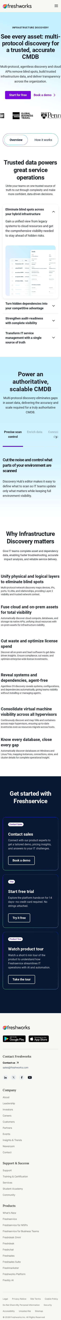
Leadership (9, 1103)
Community (9, 1194)
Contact (7, 1152)
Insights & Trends (12, 1140)
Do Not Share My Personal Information (21, 1305)
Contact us (9, 1062)
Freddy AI (8, 1280)
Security (48, 1305)
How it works (43, 140)
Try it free (19, 918)
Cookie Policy (51, 1299)
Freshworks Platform (14, 1274)
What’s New (9, 1212)
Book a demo (43, 95)
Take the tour (22, 979)
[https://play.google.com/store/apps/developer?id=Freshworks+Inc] (14, 1039)
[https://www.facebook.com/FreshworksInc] (21, 1077)
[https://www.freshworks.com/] (17, 6)
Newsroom (9, 1146)
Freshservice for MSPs (15, 1225)
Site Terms (35, 1299)
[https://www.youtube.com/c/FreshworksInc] (30, 1077)
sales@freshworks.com (15, 1067)
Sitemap (39, 1311)
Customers (9, 1121)
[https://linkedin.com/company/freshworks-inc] (5, 1077)
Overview (16, 140)
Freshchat (8, 1249)
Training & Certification (15, 1176)
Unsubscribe (25, 1311)
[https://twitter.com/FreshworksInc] (13, 1077)
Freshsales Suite (12, 1261)
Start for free (18, 95)
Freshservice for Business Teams (21, 1231)
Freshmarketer (11, 1267)
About (6, 1097)
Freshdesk (8, 1243)
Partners (7, 1127)
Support (7, 1170)
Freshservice (10, 1218)
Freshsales (8, 1255)
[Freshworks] (30, 1027)
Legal (5, 1299)
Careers (7, 1115)
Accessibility (9, 1311)
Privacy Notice (19, 1299)
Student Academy (13, 1188)
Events (6, 1133)
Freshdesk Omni (12, 1237)
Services (7, 1182)
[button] (30, 211)
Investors (8, 1109)
